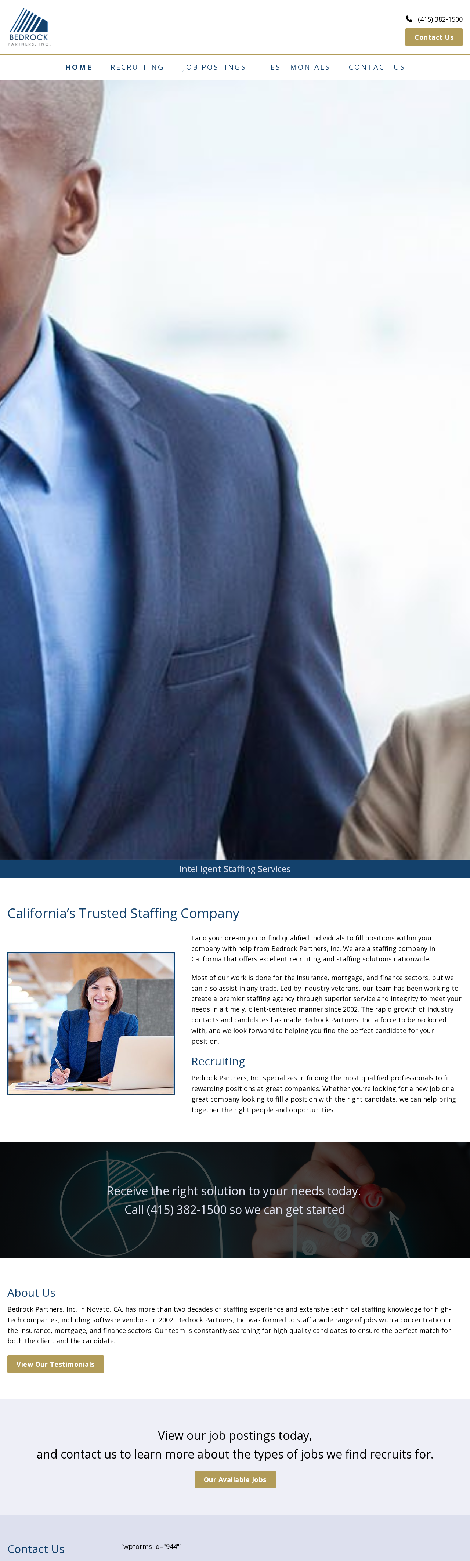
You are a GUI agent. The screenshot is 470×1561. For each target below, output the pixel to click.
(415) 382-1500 (187, 1209)
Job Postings (214, 67)
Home (78, 67)
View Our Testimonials (56, 1364)
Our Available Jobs (235, 1479)
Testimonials (297, 67)
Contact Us (434, 37)
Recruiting (137, 67)
